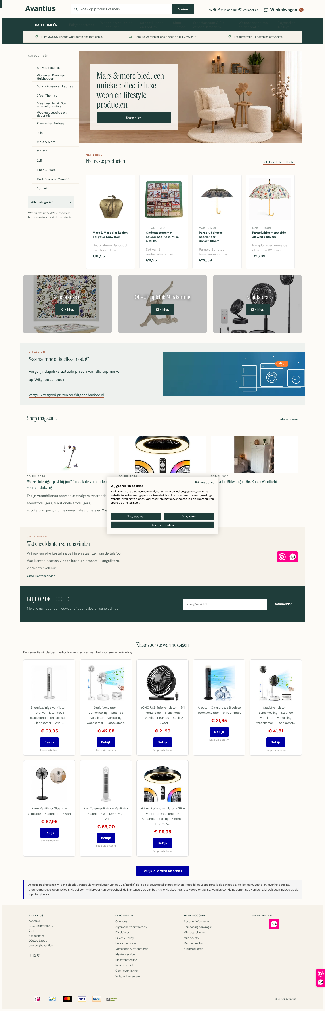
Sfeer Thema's (179, 25)
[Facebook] (31, 956)
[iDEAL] (37, 999)
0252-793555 (38, 940)
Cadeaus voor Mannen (53, 179)
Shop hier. (134, 118)
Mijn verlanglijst (194, 943)
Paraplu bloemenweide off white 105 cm (269, 235)
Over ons (121, 921)
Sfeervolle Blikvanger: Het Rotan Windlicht (244, 482)
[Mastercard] (67, 999)
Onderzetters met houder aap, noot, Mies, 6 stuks (162, 237)
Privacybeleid (204, 482)
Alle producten (193, 949)
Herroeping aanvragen (198, 927)
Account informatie (196, 921)
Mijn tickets (191, 938)
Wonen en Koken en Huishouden (116, 25)
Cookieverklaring (126, 971)
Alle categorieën (51, 202)
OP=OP (42, 151)
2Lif (39, 160)
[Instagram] (35, 956)
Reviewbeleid (124, 965)
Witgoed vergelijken (128, 976)
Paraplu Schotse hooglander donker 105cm (211, 237)
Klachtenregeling (126, 960)
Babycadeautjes (82, 25)
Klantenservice (125, 954)
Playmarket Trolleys (286, 25)
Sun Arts (43, 188)
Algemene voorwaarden (131, 927)
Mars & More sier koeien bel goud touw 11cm (110, 235)
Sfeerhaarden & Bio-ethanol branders (209, 25)
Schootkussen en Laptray (151, 25)
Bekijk (49, 742)
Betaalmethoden (126, 943)
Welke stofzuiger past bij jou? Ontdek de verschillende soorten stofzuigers (69, 484)
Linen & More (46, 169)
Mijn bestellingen (194, 932)
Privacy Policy (124, 938)
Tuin (40, 132)
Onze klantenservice (41, 576)
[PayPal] (96, 999)
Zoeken (182, 9)
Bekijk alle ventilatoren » (163, 871)
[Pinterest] (39, 956)
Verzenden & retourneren (131, 949)
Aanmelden (284, 604)
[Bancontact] (52, 999)
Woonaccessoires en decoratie (253, 25)
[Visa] (82, 999)
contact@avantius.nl (42, 945)
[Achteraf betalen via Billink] (111, 999)
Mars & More (46, 141)
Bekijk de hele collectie (279, 162)
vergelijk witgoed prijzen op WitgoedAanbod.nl (66, 395)
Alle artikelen (289, 419)
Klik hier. (67, 309)
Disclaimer (122, 932)
